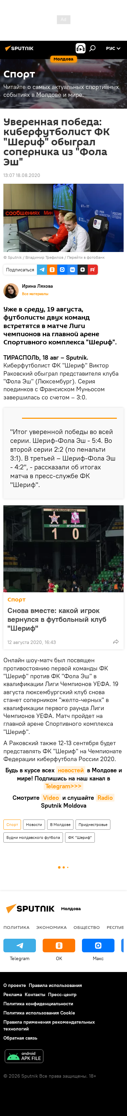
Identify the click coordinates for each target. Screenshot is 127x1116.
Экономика (51, 927)
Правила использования (55, 985)
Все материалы (35, 293)
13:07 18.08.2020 (21, 175)
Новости (34, 824)
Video (51, 798)
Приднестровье (93, 824)
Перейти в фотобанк (86, 257)
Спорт (16, 599)
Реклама (12, 994)
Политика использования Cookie (39, 1013)
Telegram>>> (63, 786)
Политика (16, 927)
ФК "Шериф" (80, 837)
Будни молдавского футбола (33, 837)
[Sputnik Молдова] (20, 51)
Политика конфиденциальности (38, 1004)
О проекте (14, 985)
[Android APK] (24, 1057)
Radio (105, 798)
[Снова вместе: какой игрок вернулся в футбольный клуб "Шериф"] (63, 548)
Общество (86, 927)
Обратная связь (20, 1038)
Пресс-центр (62, 994)
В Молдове (60, 824)
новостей (71, 770)
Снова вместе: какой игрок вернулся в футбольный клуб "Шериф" (56, 619)
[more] (116, 641)
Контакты (35, 994)
